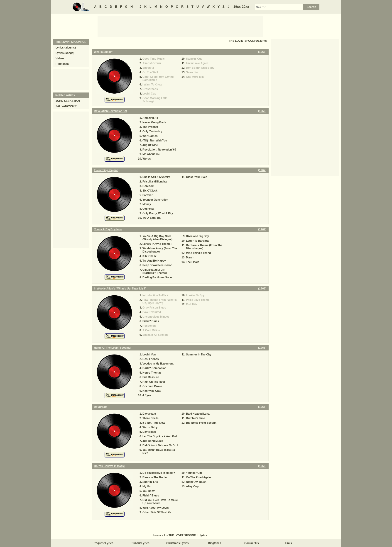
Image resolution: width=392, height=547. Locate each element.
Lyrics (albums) (66, 47)
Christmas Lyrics (177, 543)
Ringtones (62, 64)
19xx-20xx (241, 6)
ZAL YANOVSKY (66, 106)
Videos (60, 58)
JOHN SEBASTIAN (68, 100)
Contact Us (251, 543)
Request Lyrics (103, 543)
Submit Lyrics (140, 543)
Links (288, 543)
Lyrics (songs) (65, 53)
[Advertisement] (180, 26)
